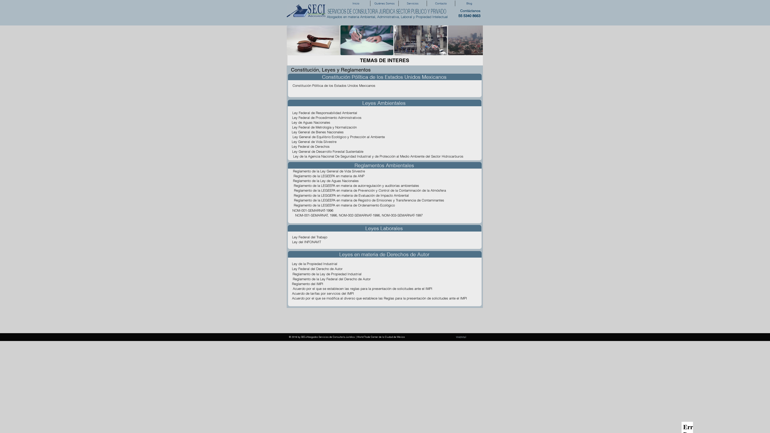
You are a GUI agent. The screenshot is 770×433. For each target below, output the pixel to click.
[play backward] (292, 40)
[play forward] (478, 40)
